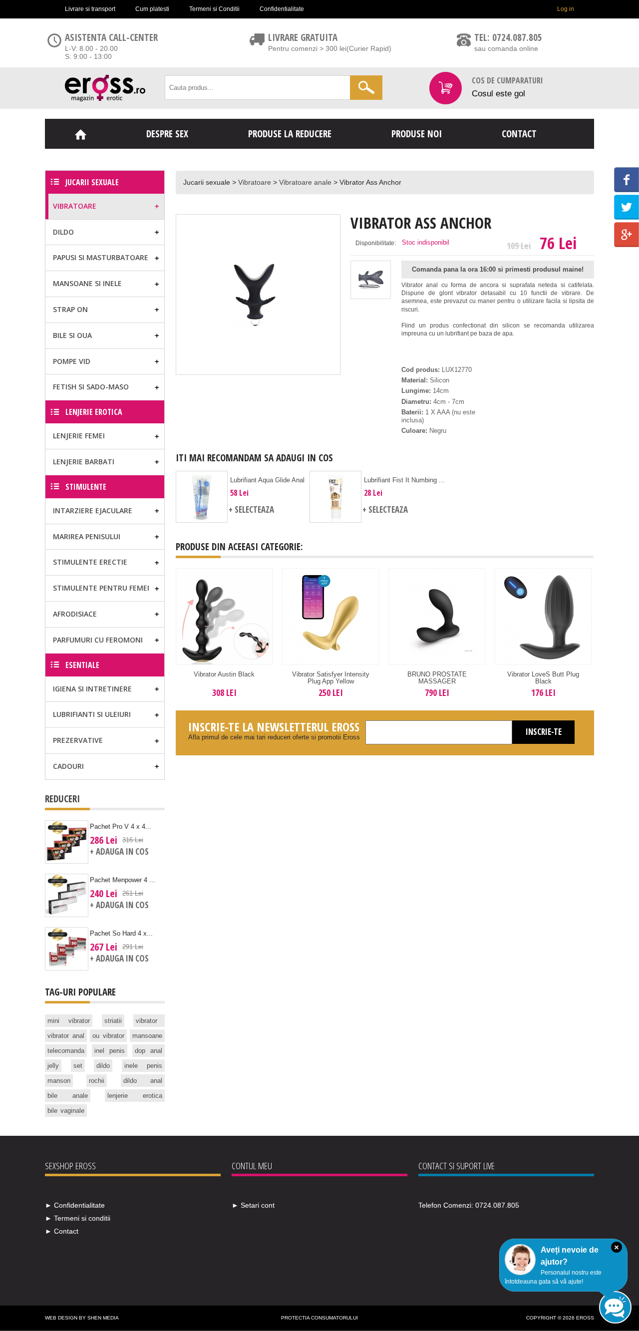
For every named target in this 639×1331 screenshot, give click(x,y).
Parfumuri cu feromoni (98, 640)
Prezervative (78, 740)
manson (58, 1080)
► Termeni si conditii (77, 1218)
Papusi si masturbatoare (100, 257)
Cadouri (68, 766)
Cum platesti (152, 8)
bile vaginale (65, 1110)
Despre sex (167, 133)
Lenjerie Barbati (83, 461)
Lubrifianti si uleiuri (92, 714)
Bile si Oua (72, 335)
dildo (103, 1065)
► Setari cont (253, 1205)
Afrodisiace (75, 614)
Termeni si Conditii (214, 8)
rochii (96, 1080)
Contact (519, 133)
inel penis (109, 1050)
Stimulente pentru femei (101, 588)
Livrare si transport (90, 8)
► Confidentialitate (75, 1205)
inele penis (143, 1065)
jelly (53, 1065)
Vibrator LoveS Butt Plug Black (543, 677)
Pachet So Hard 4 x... (121, 933)
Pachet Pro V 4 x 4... (120, 826)
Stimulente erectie (90, 562)
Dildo (63, 232)
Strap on (70, 309)
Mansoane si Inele (87, 283)
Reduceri (62, 798)
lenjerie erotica (134, 1095)
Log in (565, 8)
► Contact (61, 1231)
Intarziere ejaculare (92, 510)
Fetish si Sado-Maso (91, 386)
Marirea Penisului (86, 536)
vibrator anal (65, 1035)
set (77, 1065)
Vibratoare (254, 182)
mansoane (147, 1035)
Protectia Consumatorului (319, 1318)
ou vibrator (108, 1035)
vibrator (146, 1020)
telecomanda (65, 1050)
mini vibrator (68, 1020)
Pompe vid (71, 361)
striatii (113, 1020)
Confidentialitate (282, 8)
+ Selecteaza (251, 509)
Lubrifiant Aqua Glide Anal (267, 480)
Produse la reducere (289, 133)
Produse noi (416, 133)
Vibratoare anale (305, 182)
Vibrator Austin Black (224, 674)
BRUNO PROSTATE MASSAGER (437, 677)
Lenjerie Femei (79, 435)
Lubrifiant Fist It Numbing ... (404, 480)
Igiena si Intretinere (92, 688)
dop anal (148, 1050)
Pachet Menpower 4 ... (122, 880)
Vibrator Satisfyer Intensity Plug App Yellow (330, 677)
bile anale (67, 1095)
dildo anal (142, 1080)
